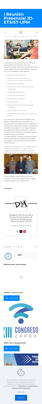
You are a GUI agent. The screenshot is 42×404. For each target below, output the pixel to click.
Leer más (21, 392)
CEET (18, 36)
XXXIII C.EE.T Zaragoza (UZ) (15, 343)
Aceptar (21, 398)
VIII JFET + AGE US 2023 (13, 292)
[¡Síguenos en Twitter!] (21, 233)
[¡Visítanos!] (17, 233)
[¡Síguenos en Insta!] (24, 233)
